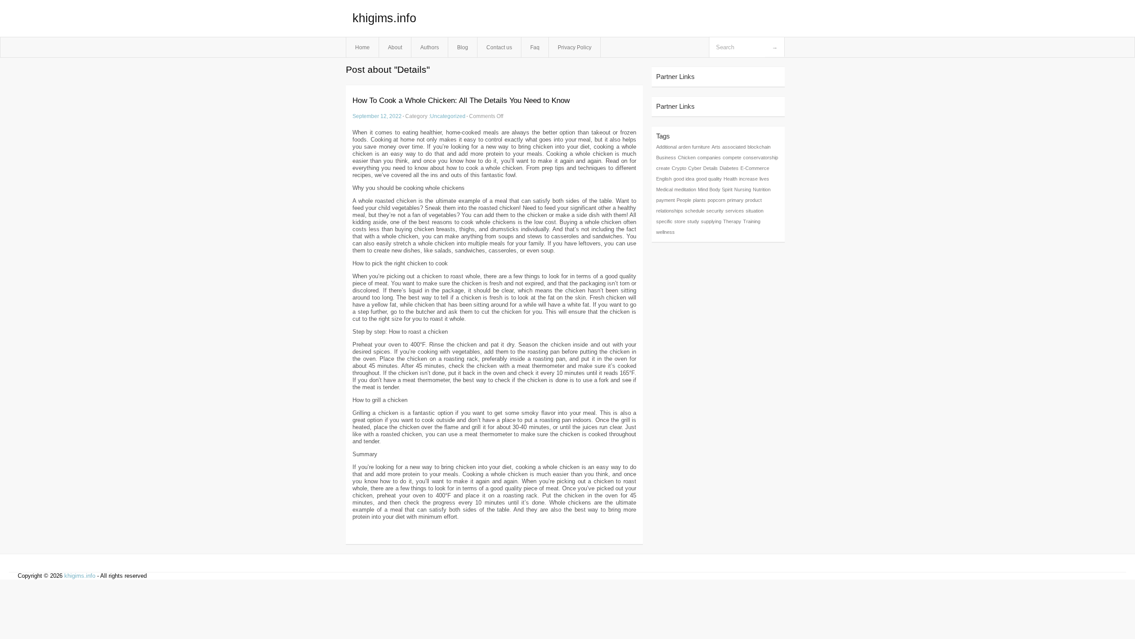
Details (710, 168)
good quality (709, 178)
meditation (685, 189)
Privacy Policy (574, 47)
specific (664, 221)
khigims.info (384, 18)
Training (751, 221)
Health (730, 178)
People (684, 200)
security (715, 210)
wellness (665, 232)
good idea (683, 178)
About (395, 47)
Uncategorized (448, 116)
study (693, 221)
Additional (666, 147)
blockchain (759, 147)
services (734, 210)
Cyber (694, 168)
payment (665, 200)
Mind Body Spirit (715, 189)
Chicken (687, 157)
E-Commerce (754, 168)
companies (709, 157)
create (663, 168)
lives (764, 178)
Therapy (732, 221)
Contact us (499, 47)
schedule (694, 210)
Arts (716, 147)
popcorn (716, 200)
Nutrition (762, 189)
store (679, 221)
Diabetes (729, 168)
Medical (664, 189)
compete (732, 157)
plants (699, 200)
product (753, 200)
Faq (535, 47)
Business (666, 157)
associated (734, 147)
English (664, 178)
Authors (429, 47)
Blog (462, 47)
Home (362, 47)
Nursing (742, 189)
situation (754, 210)
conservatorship (760, 157)
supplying (711, 221)
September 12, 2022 (377, 116)
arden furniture (694, 147)
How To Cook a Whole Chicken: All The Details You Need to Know (461, 100)
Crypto (679, 168)
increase (748, 178)
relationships (669, 210)
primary (735, 200)
